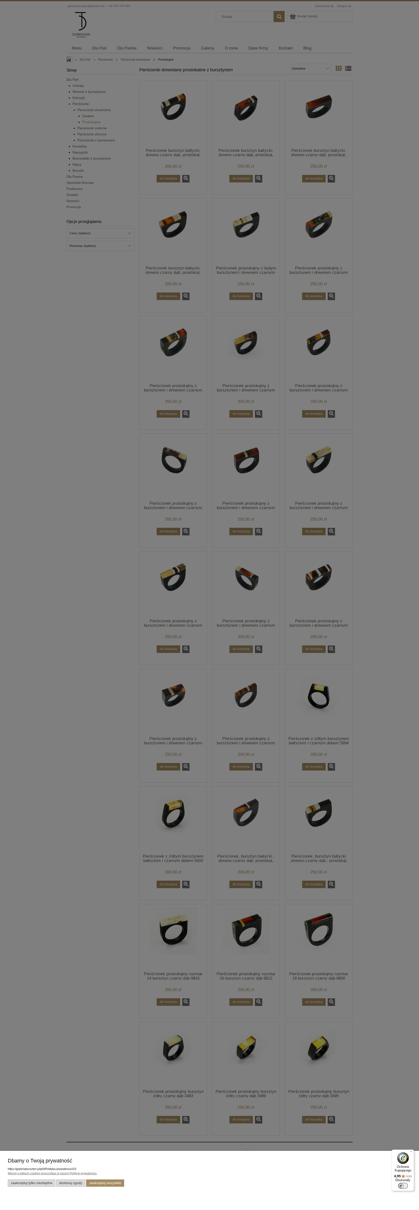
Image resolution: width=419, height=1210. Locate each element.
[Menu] (411, 1152)
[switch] (403, 1186)
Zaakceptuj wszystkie (105, 1183)
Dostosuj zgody (70, 1183)
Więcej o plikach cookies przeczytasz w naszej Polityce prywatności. (52, 1173)
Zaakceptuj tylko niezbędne (31, 1183)
